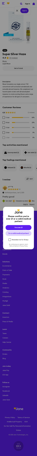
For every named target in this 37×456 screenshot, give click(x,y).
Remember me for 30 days (20, 240)
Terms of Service (13, 246)
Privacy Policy (24, 246)
